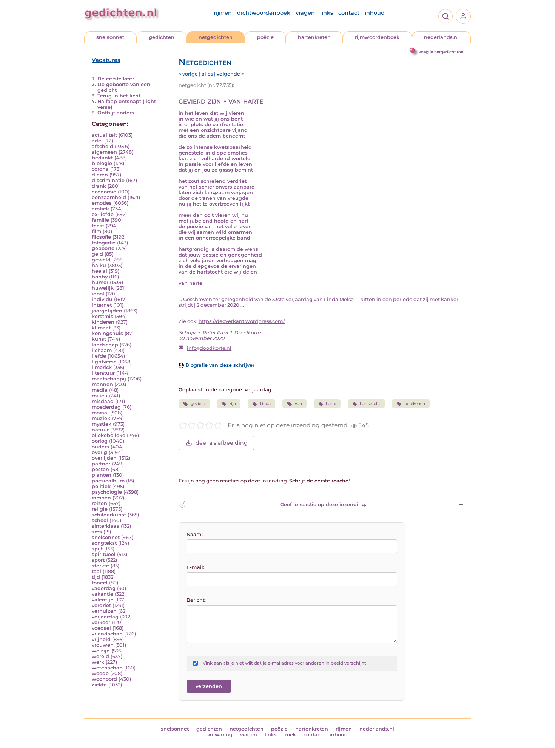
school (100, 520)
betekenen (414, 403)
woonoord (104, 679)
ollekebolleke (108, 435)
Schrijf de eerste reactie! (319, 481)
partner (101, 464)
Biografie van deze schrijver (219, 365)
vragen (305, 12)
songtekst (104, 543)
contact (348, 12)
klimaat (101, 328)
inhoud (375, 12)
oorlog (100, 441)
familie (100, 220)
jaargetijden (107, 311)
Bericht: (196, 600)
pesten (100, 469)
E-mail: (195, 567)
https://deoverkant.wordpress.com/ (242, 321)
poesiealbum (108, 481)
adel (97, 141)
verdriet (101, 605)
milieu (100, 396)
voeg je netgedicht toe (441, 51)
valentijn (103, 600)
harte (331, 403)
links (326, 12)
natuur (100, 430)
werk (98, 662)
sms (97, 532)
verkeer (101, 622)
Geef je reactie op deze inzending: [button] (323, 504)
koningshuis (107, 333)
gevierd (198, 403)
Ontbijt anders (115, 113)
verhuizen (104, 611)
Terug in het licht (118, 96)
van (298, 403)
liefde (99, 356)
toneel (100, 583)
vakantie (102, 594)
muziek (101, 418)
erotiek (100, 209)
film (96, 231)
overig (99, 452)
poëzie (265, 37)
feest (98, 226)
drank (99, 186)
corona (100, 169)
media (100, 390)
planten (101, 475)
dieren (100, 175)
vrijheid (101, 639)
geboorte (103, 248)
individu (102, 299)
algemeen (104, 152)
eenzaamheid (109, 197)
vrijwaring (220, 734)
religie (100, 509)
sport (98, 560)
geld (97, 254)
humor (100, 282)
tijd (96, 577)
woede (100, 673)
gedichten (161, 37)
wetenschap (107, 668)
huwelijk (103, 288)
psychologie (107, 492)
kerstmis (102, 316)
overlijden (104, 458)
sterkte (100, 566)
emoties (102, 203)
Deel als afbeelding (222, 442)
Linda (265, 403)
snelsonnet (110, 37)
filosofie (101, 237)
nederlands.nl (441, 37)
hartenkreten (314, 37)
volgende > (230, 74)
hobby (100, 277)
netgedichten (216, 37)
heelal (99, 271)
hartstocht (370, 403)
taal (96, 571)
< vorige (188, 74)
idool (98, 294)
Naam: (195, 534)
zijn (232, 403)
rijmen (223, 12)
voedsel (101, 628)
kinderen (103, 322)
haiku (99, 265)
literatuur (103, 373)
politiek (101, 486)
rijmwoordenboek (377, 37)
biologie (102, 163)
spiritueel (104, 554)
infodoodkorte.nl (209, 348)
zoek (290, 734)
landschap (105, 345)
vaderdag (104, 588)
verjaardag (105, 617)
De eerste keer (115, 79)
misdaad (103, 401)
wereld (100, 656)
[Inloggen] (463, 16)
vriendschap (107, 634)
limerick (102, 367)
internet (102, 305)
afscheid (102, 146)
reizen (99, 503)
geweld (101, 260)
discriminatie (108, 180)
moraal (100, 413)
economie (104, 192)
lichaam (102, 350)
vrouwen (103, 645)
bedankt (102, 158)
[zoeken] (445, 16)
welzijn (101, 651)
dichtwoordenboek (263, 12)
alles (207, 74)
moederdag (106, 407)
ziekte (99, 685)
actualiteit (104, 135)
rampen (101, 498)
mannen (102, 384)
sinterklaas (105, 526)
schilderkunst (109, 515)
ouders (100, 447)
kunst (99, 339)
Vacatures (106, 60)
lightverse (104, 362)
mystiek (101, 424)
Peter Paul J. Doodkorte (231, 332)
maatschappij (109, 379)
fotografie (104, 243)
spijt (97, 549)
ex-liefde (103, 214)
